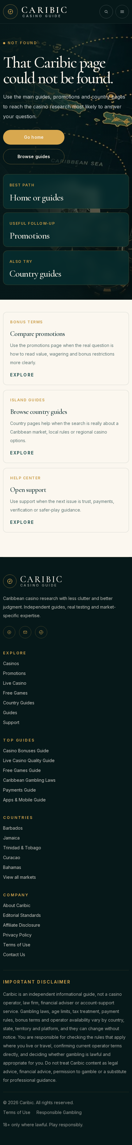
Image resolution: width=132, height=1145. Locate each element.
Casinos (11, 663)
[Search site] (106, 11)
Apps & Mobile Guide (24, 799)
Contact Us (14, 954)
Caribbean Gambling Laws (29, 780)
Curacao (11, 857)
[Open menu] (122, 11)
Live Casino (14, 683)
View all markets (19, 877)
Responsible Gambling (59, 1112)
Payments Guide (19, 790)
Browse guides (33, 156)
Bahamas (12, 867)
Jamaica (11, 837)
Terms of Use (16, 944)
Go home (34, 137)
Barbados (13, 828)
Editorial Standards (22, 915)
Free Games (15, 692)
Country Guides (18, 702)
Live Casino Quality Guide (29, 760)
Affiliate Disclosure (21, 925)
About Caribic (16, 905)
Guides (10, 712)
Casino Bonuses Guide (26, 750)
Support (11, 722)
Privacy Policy (17, 934)
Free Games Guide (22, 770)
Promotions (14, 673)
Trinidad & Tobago (22, 847)
